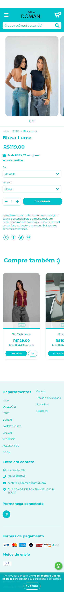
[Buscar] (57, 26)
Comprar (16, 353)
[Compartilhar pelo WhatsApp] (6, 237)
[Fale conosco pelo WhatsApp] (58, 566)
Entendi (32, 586)
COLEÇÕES (10, 406)
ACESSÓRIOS (11, 445)
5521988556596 (16, 470)
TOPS (16, 131)
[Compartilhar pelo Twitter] (21, 238)
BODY (6, 452)
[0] (57, 15)
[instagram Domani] (6, 514)
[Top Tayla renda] (32, 354)
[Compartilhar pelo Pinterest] (28, 238)
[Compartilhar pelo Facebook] (14, 238)
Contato (41, 391)
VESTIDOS (9, 439)
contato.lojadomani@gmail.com (27, 483)
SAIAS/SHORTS (12, 426)
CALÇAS (7, 432)
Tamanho (7, 182)
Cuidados (41, 411)
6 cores (21, 325)
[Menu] (6, 15)
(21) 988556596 (16, 476)
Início (6, 131)
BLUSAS (8, 419)
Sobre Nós (42, 404)
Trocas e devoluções (48, 398)
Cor (4, 167)
